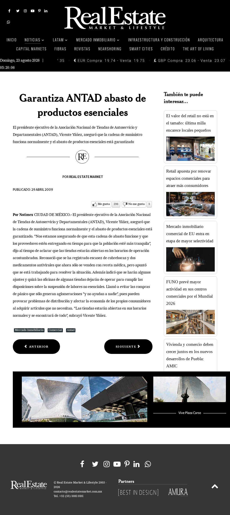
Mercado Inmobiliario (29, 330)
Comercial (55, 330)
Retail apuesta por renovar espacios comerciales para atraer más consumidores (188, 178)
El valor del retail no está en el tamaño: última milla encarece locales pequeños (190, 123)
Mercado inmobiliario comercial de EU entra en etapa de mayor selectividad (189, 233)
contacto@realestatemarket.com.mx (78, 491)
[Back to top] (214, 487)
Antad (71, 330)
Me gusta (104, 204)
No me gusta (136, 204)
